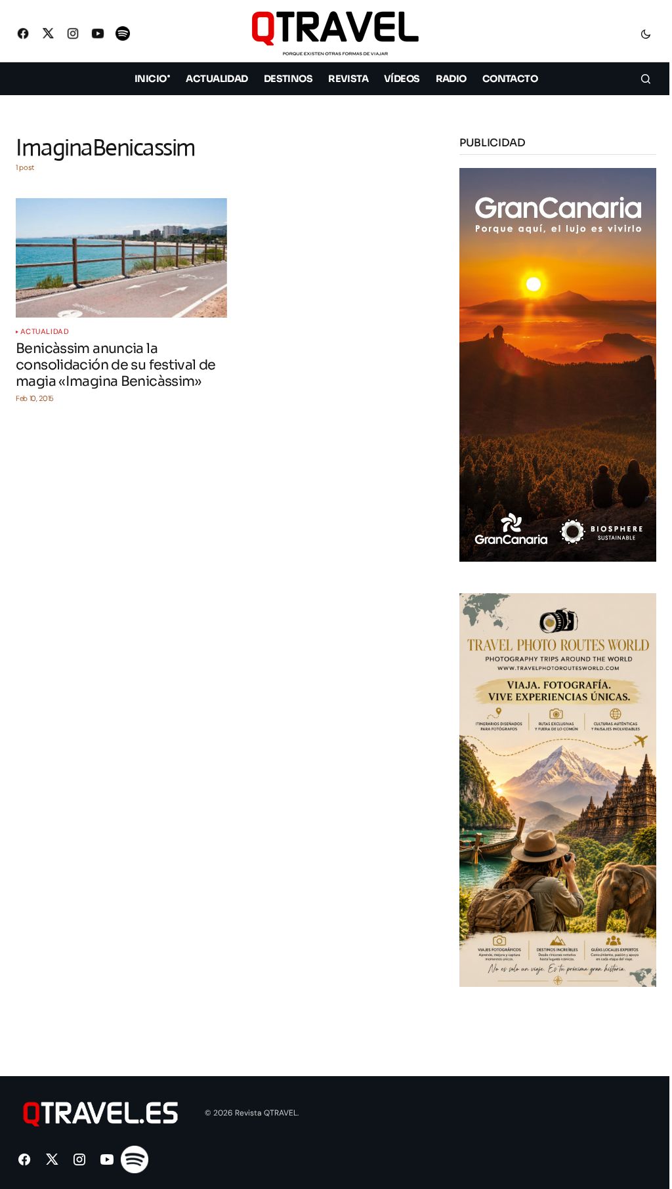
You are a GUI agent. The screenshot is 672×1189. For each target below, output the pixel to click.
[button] (645, 33)
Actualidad (45, 331)
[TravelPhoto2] (557, 789)
